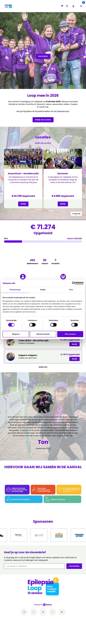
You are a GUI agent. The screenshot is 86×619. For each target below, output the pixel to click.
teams (45, 261)
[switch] (32, 325)
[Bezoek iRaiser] (43, 604)
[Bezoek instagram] (33, 612)
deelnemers (32, 261)
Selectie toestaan (43, 334)
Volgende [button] (76, 213)
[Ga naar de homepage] (8, 6)
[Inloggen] (73, 6)
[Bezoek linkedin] (43, 612)
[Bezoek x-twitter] (52, 612)
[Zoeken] (67, 6)
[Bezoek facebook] (24, 612)
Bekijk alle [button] (43, 367)
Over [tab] (71, 290)
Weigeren (15, 334)
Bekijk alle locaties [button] (43, 143)
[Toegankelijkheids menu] (83, 2)
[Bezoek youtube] (61, 612)
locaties (55, 261)
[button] (81, 6)
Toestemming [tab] (15, 290)
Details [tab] (43, 290)
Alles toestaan (70, 334)
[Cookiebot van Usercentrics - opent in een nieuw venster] (73, 283)
